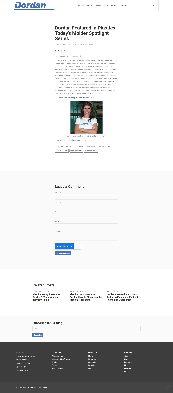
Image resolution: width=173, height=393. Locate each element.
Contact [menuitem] (124, 5)
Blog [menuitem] (125, 365)
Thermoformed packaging (86, 146)
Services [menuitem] (90, 5)
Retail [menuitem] (90, 368)
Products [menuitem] (81, 5)
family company (91, 151)
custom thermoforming (65, 146)
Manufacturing (62, 151)
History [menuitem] (126, 359)
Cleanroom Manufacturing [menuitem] (61, 359)
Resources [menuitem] (114, 5)
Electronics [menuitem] (92, 359)
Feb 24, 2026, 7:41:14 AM (115, 292)
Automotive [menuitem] (92, 362)
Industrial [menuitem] (91, 365)
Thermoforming (76, 151)
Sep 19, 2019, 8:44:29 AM (78, 292)
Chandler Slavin (62, 44)
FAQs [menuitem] (126, 371)
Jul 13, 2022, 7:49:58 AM (40, 292)
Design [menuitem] (54, 362)
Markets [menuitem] (98, 5)
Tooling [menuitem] (54, 365)
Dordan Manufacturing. (78, 140)
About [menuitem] (106, 5)
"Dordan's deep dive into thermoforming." (79, 98)
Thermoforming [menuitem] (57, 356)
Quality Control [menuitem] (57, 368)
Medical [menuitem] (91, 356)
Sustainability (104, 146)
